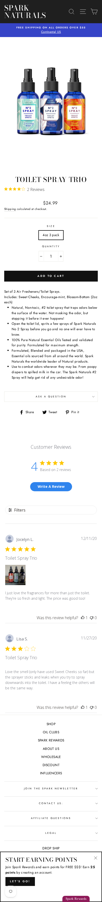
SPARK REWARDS (51, 740)
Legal (51, 833)
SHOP (51, 723)
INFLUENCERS (51, 773)
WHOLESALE (51, 756)
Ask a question (51, 396)
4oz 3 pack (51, 234)
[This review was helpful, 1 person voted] (82, 617)
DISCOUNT (51, 764)
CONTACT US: (51, 803)
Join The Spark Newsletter (51, 788)
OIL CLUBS (51, 732)
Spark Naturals (17, 11)
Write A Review (51, 486)
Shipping (10, 209)
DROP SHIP (50, 848)
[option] (51, 30)
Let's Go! (20, 881)
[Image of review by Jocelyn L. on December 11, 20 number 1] (15, 575)
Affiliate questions (51, 818)
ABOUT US (51, 748)
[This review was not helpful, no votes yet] (91, 617)
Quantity (51, 246)
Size (51, 226)
